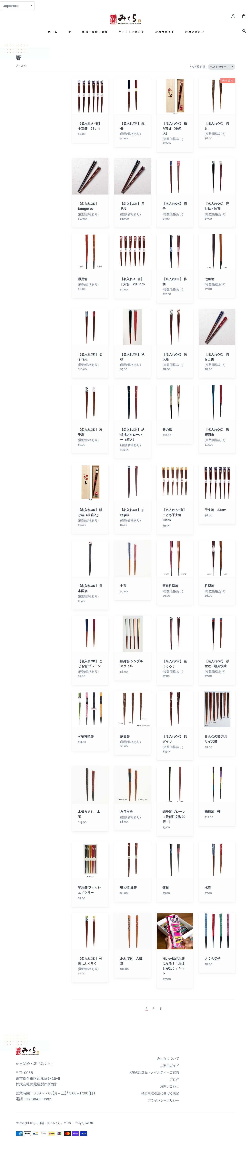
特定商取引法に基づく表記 (160, 1093)
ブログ (174, 1079)
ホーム (53, 31)
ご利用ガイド (165, 31)
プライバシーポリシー (163, 1100)
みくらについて (168, 1058)
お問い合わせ (195, 31)
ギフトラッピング (132, 31)
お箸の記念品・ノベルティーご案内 (154, 1072)
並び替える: (198, 66)
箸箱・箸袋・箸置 (95, 31)
